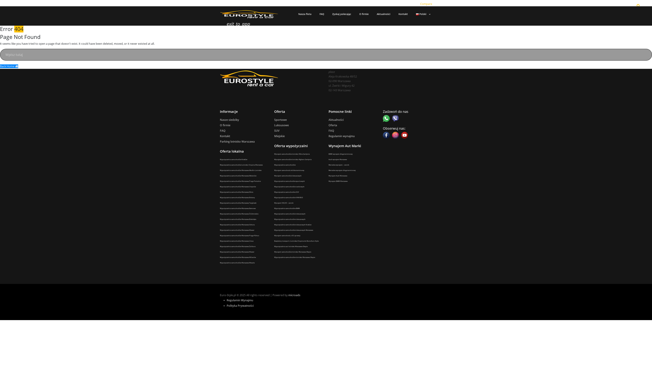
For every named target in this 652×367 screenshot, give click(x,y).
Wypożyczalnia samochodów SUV (286, 192)
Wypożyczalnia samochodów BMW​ (287, 208)
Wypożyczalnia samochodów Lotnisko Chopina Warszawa (241, 165)
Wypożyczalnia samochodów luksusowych (289, 214)
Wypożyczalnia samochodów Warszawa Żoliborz (238, 246)
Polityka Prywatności (240, 306)
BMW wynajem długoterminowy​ (341, 154)
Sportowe (280, 120)
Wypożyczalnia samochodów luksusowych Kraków (292, 225)
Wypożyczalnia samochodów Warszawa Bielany (237, 197)
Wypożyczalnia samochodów (285, 165)
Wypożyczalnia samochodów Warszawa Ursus (236, 241)
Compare (426, 4)
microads (294, 295)
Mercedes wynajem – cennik (339, 165)
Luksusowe (281, 125)
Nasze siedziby (229, 120)
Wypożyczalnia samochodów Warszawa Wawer (237, 230)
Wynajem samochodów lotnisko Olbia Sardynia (292, 154)
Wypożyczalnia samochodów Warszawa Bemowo (238, 208)
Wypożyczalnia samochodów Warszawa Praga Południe (240, 181)
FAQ (222, 131)
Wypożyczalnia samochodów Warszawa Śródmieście (239, 214)
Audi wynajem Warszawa (338, 159)
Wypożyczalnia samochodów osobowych (289, 187)
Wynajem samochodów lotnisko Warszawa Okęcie (292, 252)
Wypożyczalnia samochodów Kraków (233, 159)
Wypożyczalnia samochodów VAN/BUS (288, 197)
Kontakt (225, 136)
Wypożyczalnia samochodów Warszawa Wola (236, 192)
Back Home (7, 66)
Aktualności (336, 120)
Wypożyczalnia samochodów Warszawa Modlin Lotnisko (241, 170)
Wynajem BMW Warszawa (338, 181)
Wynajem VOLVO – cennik (283, 203)
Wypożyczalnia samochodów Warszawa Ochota (237, 225)
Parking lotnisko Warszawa (237, 141)
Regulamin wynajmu (342, 136)
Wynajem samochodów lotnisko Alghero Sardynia (293, 159)
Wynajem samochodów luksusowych (288, 176)
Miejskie (279, 136)
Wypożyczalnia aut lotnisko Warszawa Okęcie (291, 246)
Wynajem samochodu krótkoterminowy (289, 170)
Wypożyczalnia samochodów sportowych (289, 181)
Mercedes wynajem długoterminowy (342, 170)
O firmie (225, 125)
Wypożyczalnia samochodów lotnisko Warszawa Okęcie (294, 257)
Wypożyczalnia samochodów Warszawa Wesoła (237, 263)
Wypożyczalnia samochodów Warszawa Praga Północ (239, 235)
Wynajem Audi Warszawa (338, 176)
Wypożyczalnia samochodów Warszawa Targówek (238, 203)
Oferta (333, 125)
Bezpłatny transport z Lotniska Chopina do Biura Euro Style (296, 241)
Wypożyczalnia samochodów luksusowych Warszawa (293, 230)
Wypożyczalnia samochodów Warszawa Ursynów (238, 187)
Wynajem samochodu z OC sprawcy (287, 235)
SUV (276, 131)
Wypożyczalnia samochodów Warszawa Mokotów (238, 176)
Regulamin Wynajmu (240, 300)
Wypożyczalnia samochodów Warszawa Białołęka (238, 219)
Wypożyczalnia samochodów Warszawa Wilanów (238, 257)
